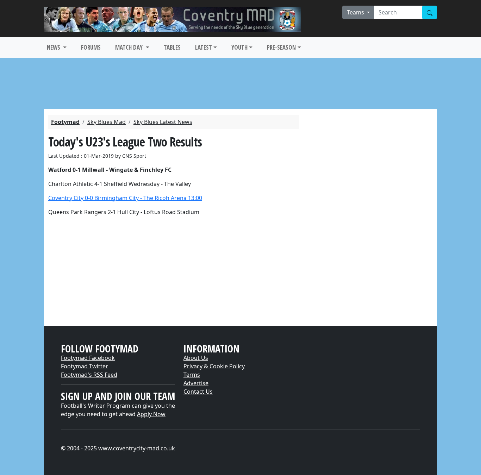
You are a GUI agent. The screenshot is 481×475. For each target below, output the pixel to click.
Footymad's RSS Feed (89, 375)
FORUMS (91, 47)
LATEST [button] (203, 47)
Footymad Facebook (88, 358)
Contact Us (198, 391)
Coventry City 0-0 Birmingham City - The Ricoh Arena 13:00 (125, 198)
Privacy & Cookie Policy (214, 366)
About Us (195, 358)
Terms (191, 375)
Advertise (195, 383)
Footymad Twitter (84, 366)
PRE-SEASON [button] (281, 47)
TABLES (172, 47)
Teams (356, 12)
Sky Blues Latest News (162, 122)
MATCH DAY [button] (129, 47)
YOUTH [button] (239, 47)
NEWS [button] (54, 47)
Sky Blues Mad (106, 122)
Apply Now (151, 414)
